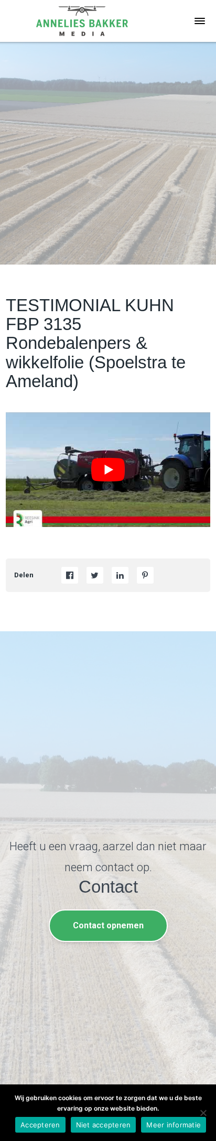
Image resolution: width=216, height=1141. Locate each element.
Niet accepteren (103, 1125)
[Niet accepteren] (203, 1112)
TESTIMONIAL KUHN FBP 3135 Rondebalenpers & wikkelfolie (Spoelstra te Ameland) (96, 343)
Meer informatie (173, 1125)
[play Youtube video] (108, 469)
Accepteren (40, 1125)
